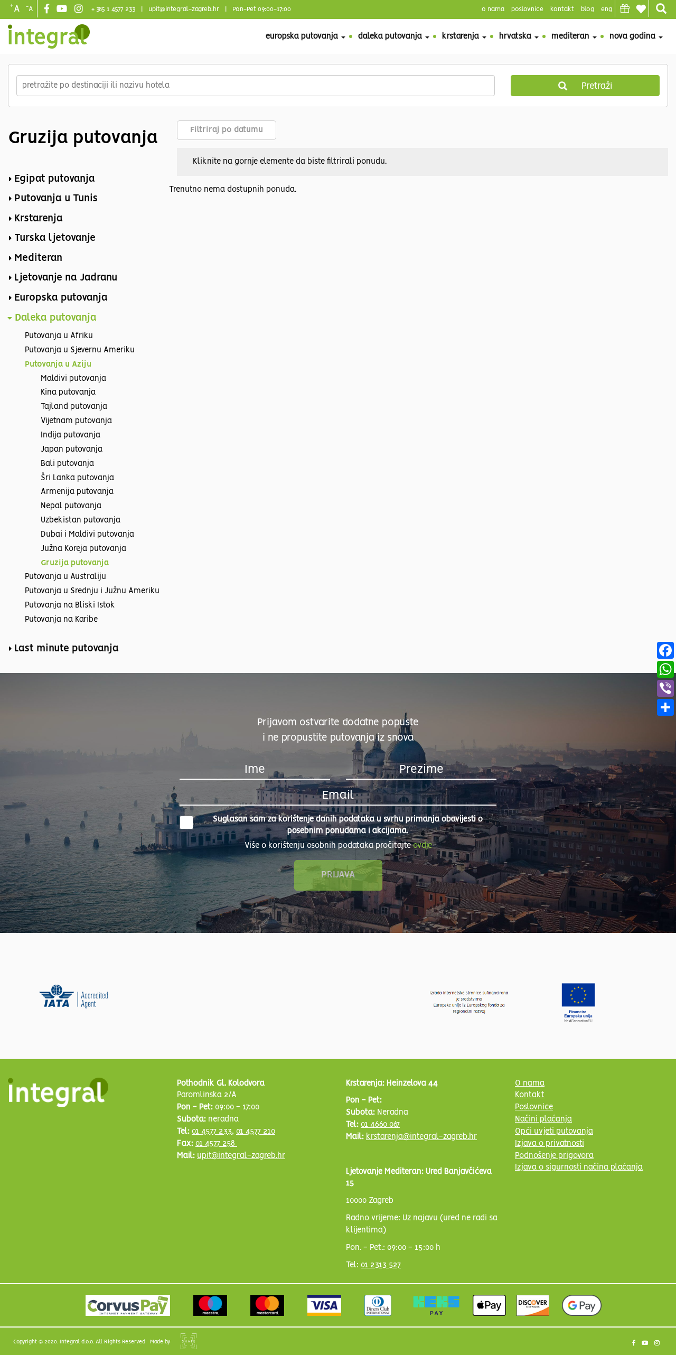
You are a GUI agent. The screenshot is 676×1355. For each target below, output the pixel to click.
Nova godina (633, 36)
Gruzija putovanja (75, 563)
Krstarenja (461, 36)
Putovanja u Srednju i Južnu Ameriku (92, 591)
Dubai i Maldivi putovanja (87, 534)
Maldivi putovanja (73, 378)
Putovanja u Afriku (59, 336)
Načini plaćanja (543, 1119)
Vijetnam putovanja (76, 421)
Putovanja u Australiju (65, 577)
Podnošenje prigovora (554, 1156)
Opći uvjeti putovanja (554, 1131)
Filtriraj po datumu (226, 130)
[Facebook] (48, 9)
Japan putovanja (71, 449)
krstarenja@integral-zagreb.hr (421, 1137)
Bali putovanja (67, 464)
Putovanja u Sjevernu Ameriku (80, 350)
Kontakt (562, 9)
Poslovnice (534, 1107)
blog (587, 9)
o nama (493, 9)
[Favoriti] (641, 9)
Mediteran (571, 36)
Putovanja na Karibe (61, 619)
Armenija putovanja (77, 492)
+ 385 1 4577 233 (113, 9)
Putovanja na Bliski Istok (70, 605)
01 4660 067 (380, 1124)
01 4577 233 (212, 1131)
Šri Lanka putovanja (77, 478)
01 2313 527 (381, 1265)
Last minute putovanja (66, 648)
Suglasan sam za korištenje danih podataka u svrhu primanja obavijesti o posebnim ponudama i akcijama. (348, 825)
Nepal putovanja (71, 506)
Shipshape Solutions (188, 1341)
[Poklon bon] (625, 8)
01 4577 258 (216, 1143)
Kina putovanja (68, 392)
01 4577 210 (255, 1131)
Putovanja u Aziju (58, 364)
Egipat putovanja (54, 179)
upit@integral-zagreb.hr (183, 9)
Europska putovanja (303, 36)
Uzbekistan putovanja (80, 520)
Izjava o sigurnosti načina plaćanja (579, 1167)
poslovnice (527, 9)
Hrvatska (516, 36)
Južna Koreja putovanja (83, 549)
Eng (606, 9)
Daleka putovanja (391, 36)
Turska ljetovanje (55, 238)
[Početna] (49, 36)
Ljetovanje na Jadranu (65, 278)
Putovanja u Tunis (56, 198)
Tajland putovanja (74, 406)
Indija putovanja (70, 435)
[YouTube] (63, 9)
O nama (529, 1083)
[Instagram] (80, 9)
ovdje (422, 845)
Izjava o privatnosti (549, 1143)
